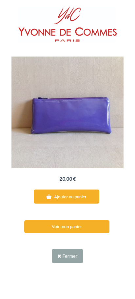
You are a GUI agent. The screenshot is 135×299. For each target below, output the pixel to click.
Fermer (69, 256)
